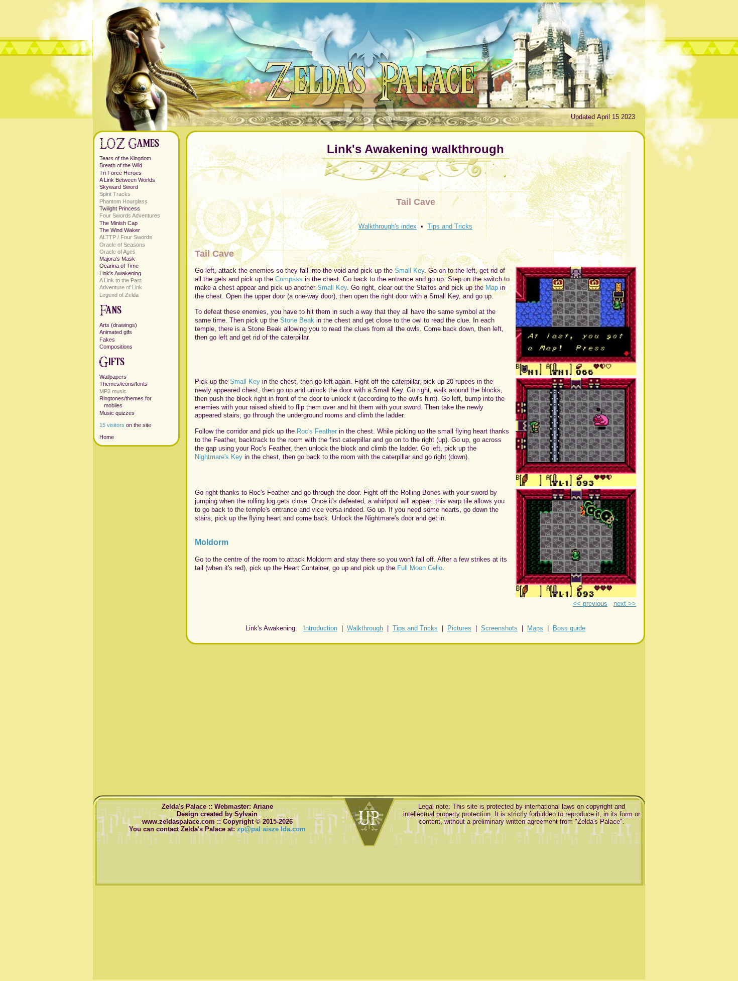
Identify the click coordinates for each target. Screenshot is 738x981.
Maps (535, 628)
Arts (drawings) (118, 325)
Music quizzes (117, 413)
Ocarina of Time (119, 266)
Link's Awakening (120, 273)
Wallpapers (113, 377)
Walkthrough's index (387, 226)
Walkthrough (365, 628)
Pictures (459, 628)
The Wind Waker (119, 230)
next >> (624, 603)
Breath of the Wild (120, 165)
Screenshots (499, 628)
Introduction (320, 628)
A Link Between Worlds (127, 180)
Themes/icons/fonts (123, 384)
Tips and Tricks (449, 226)
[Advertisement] (415, 714)
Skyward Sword (118, 187)
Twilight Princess (119, 208)
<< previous (590, 603)
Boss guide (569, 628)
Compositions (116, 347)
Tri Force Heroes (120, 173)
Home (106, 437)
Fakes (107, 340)
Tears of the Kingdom (125, 158)
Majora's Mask (117, 259)
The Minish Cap (118, 223)
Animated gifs (115, 332)
